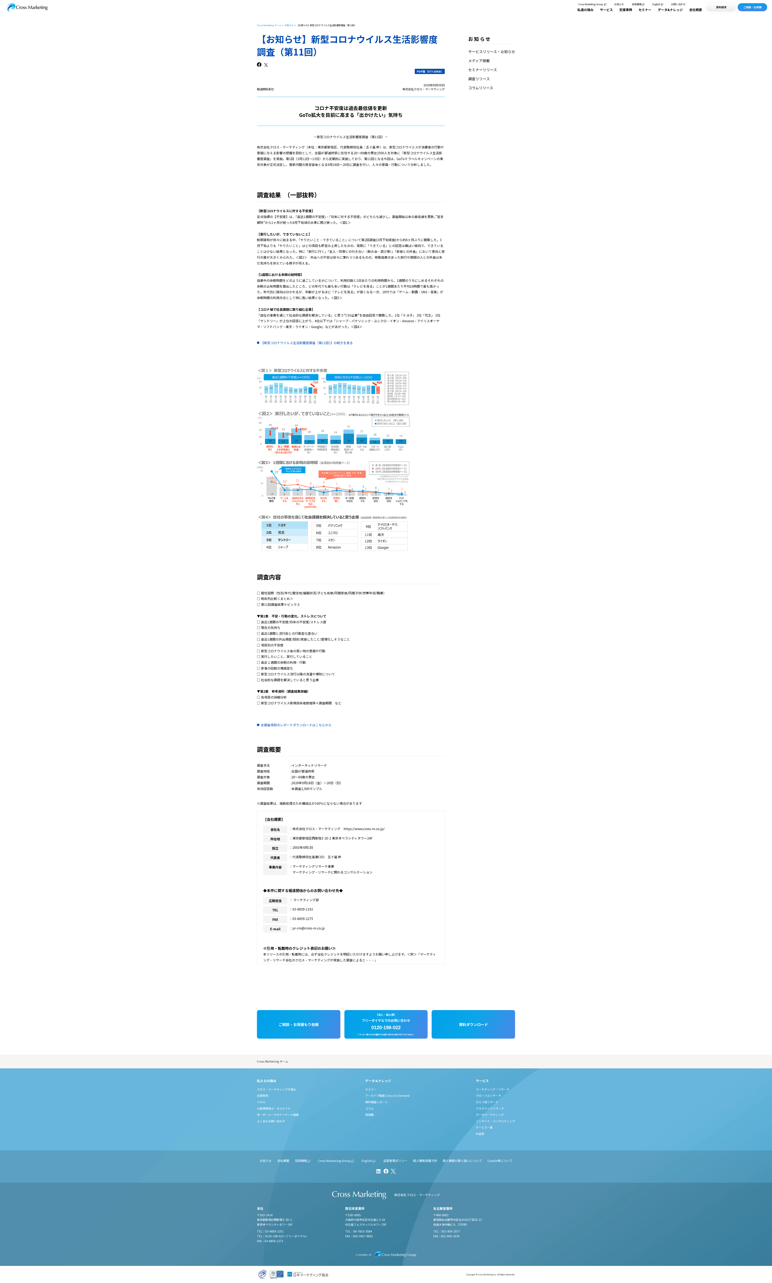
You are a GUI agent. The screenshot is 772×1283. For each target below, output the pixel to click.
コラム (369, 1108)
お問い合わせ (678, 4)
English (656, 4)
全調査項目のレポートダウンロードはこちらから (296, 724)
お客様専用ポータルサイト (274, 1108)
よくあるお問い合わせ (271, 1121)
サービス (606, 9)
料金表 (480, 1134)
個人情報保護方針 (425, 1161)
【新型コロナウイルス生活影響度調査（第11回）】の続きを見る (307, 342)
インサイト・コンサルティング (495, 1121)
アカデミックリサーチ (490, 1108)
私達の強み (585, 9)
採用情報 (637, 4)
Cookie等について (500, 1161)
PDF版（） (430, 71)
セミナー (645, 9)
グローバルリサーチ (488, 1096)
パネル (261, 1102)
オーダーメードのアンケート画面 (278, 1115)
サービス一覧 (484, 1127)
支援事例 (625, 9)
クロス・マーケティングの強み (276, 1089)
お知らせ (619, 4)
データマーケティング (490, 1115)
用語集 (369, 1115)
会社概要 (695, 9)
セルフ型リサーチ (487, 1102)
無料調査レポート (376, 1102)
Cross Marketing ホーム (269, 25)
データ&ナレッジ (670, 9)
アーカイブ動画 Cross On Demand (387, 1096)
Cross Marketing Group (590, 4)
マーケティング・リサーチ (492, 1089)
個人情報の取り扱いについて (462, 1161)
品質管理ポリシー (395, 1161)
